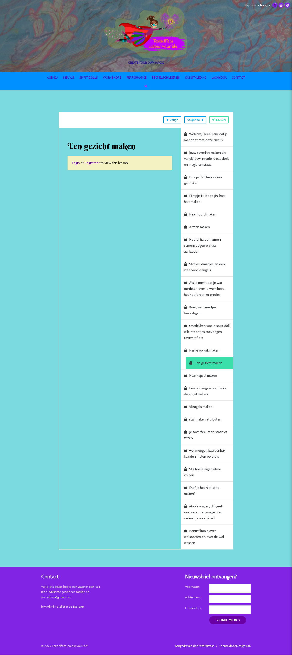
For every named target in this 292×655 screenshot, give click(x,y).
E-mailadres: (193, 608)
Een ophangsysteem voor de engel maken (205, 391)
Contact (238, 77)
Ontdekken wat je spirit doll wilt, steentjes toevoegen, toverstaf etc (207, 332)
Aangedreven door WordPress (194, 646)
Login (220, 120)
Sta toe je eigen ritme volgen (202, 472)
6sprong (78, 606)
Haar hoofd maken (202, 214)
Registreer (92, 163)
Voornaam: (192, 587)
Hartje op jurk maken (204, 350)
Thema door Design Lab (235, 646)
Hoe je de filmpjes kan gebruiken (203, 180)
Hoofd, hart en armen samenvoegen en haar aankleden (202, 245)
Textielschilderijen (166, 77)
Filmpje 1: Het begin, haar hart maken (205, 199)
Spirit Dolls (88, 77)
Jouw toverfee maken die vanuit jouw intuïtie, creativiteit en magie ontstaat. (206, 159)
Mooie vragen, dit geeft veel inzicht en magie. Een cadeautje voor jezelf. (204, 512)
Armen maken (199, 227)
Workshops (112, 77)
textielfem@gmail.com (56, 597)
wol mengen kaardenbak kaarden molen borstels (204, 453)
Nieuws (68, 77)
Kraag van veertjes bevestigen (200, 310)
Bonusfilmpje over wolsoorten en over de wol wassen (204, 537)
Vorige (173, 120)
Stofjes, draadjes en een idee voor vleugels (204, 267)
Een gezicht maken (208, 363)
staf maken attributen (205, 419)
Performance (136, 77)
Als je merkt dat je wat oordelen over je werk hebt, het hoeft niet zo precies (204, 289)
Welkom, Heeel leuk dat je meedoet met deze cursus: (206, 137)
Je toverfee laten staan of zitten (205, 435)
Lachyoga (219, 77)
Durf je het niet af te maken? (202, 491)
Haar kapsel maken (203, 376)
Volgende (194, 120)
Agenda (52, 77)
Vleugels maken (200, 407)
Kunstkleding (195, 77)
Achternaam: (193, 597)
